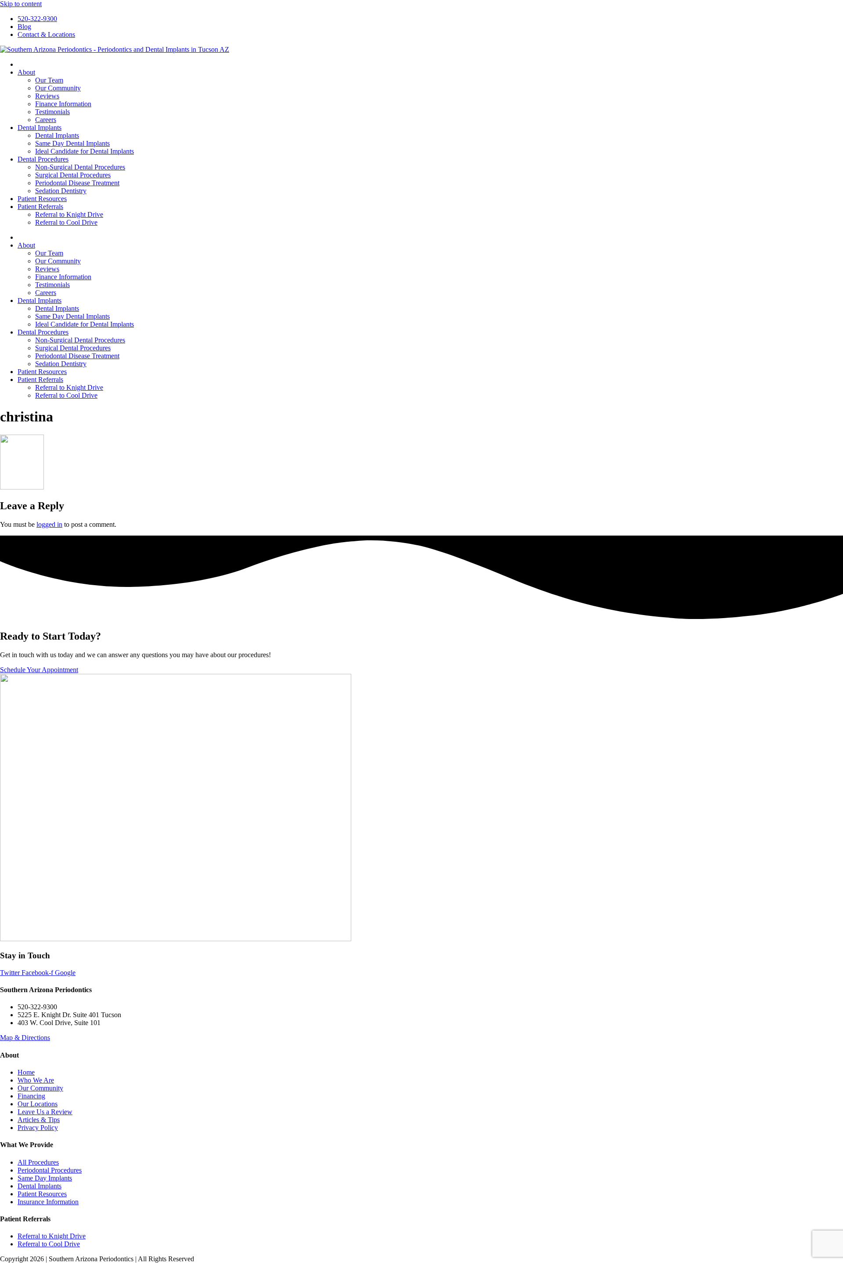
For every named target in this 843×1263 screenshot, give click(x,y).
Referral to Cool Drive (66, 222)
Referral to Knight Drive (69, 214)
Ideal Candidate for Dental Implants (84, 151)
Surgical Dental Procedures (73, 175)
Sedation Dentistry (60, 190)
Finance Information (63, 104)
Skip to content (21, 3)
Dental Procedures (43, 159)
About (26, 72)
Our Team (49, 80)
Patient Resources (42, 198)
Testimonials (52, 111)
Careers (45, 119)
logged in (49, 524)
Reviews (47, 96)
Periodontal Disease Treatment (77, 183)
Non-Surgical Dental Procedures (80, 167)
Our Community (58, 88)
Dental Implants (39, 127)
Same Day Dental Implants (72, 143)
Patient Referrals (40, 206)
